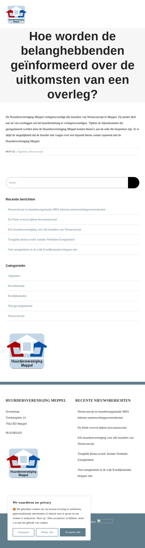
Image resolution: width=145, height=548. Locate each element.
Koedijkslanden (17, 295)
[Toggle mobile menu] (137, 10)
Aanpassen (23, 532)
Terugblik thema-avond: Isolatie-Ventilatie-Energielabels (41, 239)
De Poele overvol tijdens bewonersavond (32, 219)
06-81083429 (14, 432)
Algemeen (23, 151)
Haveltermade (16, 285)
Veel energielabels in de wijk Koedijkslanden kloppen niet (42, 249)
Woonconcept (36, 151)
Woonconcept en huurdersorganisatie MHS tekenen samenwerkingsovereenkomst (56, 209)
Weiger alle (47, 532)
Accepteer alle (72, 532)
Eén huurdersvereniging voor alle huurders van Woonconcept (44, 229)
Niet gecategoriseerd (20, 305)
